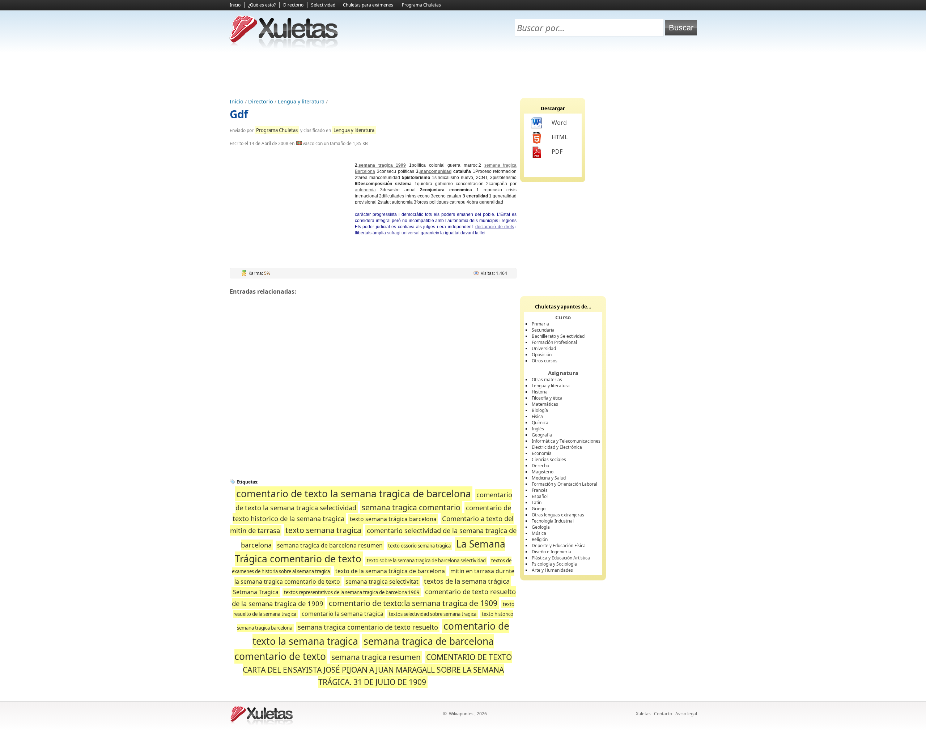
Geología (541, 527)
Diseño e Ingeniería (551, 552)
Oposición (542, 355)
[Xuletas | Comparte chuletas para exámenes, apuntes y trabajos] (284, 46)
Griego (538, 509)
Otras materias (547, 379)
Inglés (538, 429)
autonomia (365, 189)
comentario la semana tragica (342, 614)
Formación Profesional (554, 342)
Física (537, 416)
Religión (540, 539)
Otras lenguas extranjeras (558, 515)
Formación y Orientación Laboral (564, 484)
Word (559, 123)
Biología (540, 410)
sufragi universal (403, 232)
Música (539, 533)
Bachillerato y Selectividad (558, 336)
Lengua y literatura (301, 101)
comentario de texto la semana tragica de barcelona (353, 493)
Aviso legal (686, 714)
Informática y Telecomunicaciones (566, 441)
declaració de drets (494, 226)
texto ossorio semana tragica (419, 545)
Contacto (663, 714)
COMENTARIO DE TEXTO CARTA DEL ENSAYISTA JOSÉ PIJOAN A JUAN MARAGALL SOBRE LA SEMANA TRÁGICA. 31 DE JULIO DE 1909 (377, 669)
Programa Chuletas (421, 5)
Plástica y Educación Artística (561, 558)
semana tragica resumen (376, 657)
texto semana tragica (323, 530)
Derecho (540, 466)
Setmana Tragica (256, 592)
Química (540, 422)
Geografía (542, 435)
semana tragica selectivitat (382, 581)
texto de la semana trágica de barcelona (390, 571)
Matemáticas (545, 404)
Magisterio (542, 472)
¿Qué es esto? (262, 5)
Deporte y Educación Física (559, 545)
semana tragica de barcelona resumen (330, 545)
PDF (557, 152)
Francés (540, 490)
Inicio (235, 5)
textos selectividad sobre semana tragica (432, 614)
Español (540, 496)
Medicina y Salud (549, 478)
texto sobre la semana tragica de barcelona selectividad (426, 560)
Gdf (239, 114)
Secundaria (543, 330)
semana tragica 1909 (382, 165)
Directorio (293, 5)
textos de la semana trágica (467, 580)
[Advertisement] (463, 73)
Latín (536, 502)
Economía (542, 453)
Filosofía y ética (547, 398)
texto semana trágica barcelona (393, 519)
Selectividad (323, 5)
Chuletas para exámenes (368, 5)
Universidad (544, 348)
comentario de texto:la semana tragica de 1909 (413, 603)
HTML (560, 137)
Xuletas (643, 714)
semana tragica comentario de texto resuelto (368, 626)
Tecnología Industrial (553, 521)
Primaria (540, 324)
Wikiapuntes (461, 714)
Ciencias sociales (549, 459)
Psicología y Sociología (554, 564)
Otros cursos (544, 361)
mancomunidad (435, 171)
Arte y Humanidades (552, 570)
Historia (540, 392)
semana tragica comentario (411, 507)
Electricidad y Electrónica (557, 447)
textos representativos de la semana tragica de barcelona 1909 (352, 592)
